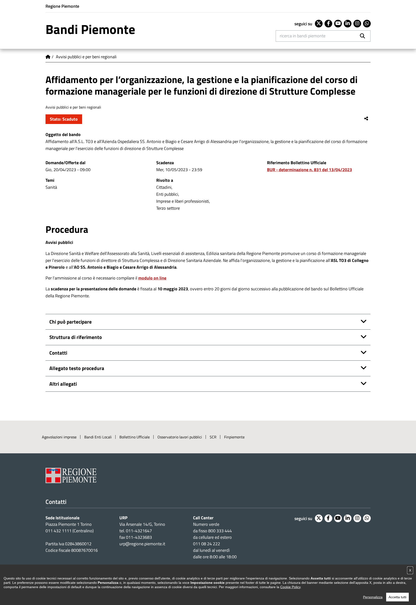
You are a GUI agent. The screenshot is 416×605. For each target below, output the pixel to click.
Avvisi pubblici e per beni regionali (86, 56)
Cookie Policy (290, 587)
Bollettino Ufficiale (134, 437)
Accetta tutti (397, 597)
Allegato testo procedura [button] (76, 368)
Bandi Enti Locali (98, 437)
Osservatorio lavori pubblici (179, 437)
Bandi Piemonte (90, 29)
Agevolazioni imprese (59, 437)
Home (48, 57)
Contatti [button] (58, 353)
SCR (213, 437)
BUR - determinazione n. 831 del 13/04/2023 (309, 169)
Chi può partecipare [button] (70, 321)
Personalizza (373, 597)
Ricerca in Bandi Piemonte (302, 36)
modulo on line (152, 278)
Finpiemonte (234, 437)
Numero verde (206, 524)
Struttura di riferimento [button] (75, 337)
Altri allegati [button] (63, 384)
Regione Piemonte (62, 6)
